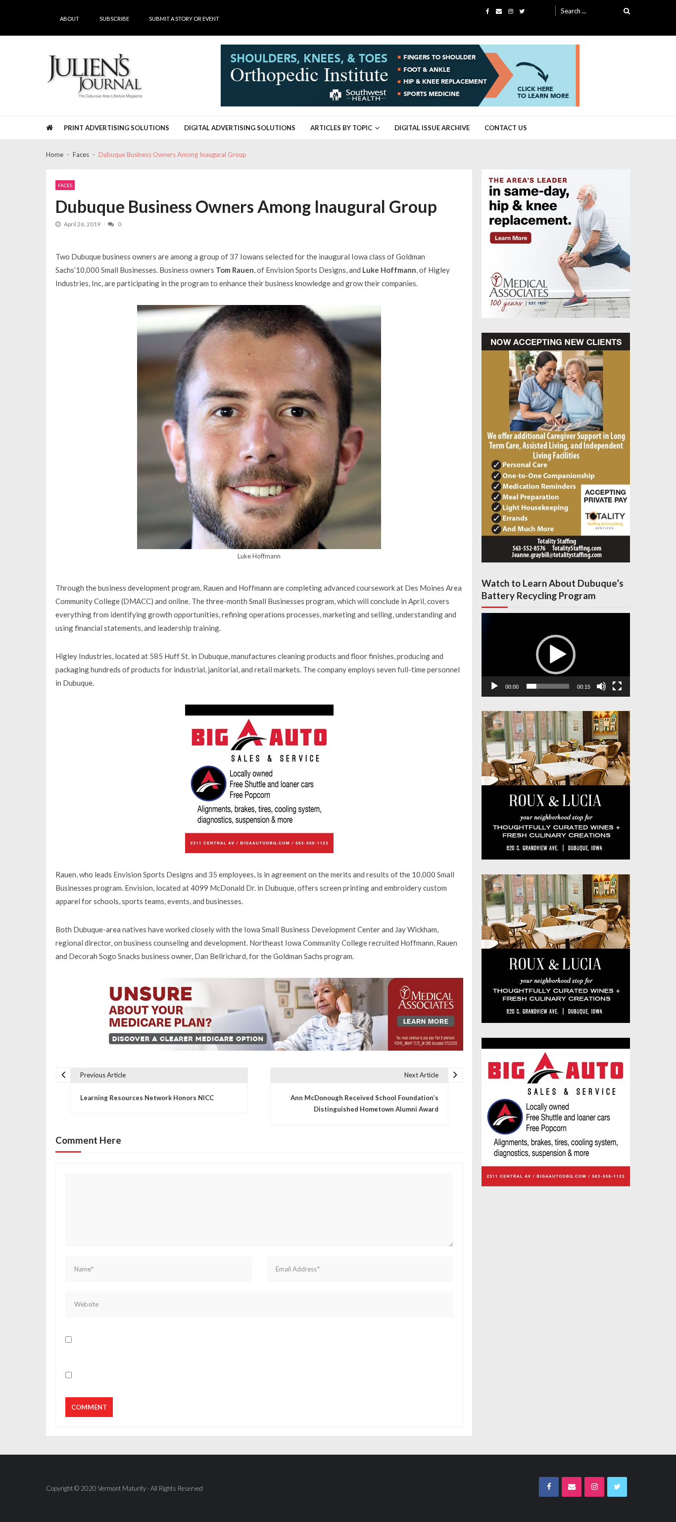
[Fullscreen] (617, 686)
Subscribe (114, 18)
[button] (556, 654)
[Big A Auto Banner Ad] (259, 779)
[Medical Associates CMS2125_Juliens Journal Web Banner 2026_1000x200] (281, 1014)
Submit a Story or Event (184, 18)
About (69, 18)
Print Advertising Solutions (116, 128)
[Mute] (601, 686)
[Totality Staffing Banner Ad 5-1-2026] (556, 448)
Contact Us (505, 128)
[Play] (494, 686)
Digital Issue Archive (432, 128)
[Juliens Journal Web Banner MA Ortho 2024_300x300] (556, 243)
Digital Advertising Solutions (239, 128)
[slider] (548, 686)
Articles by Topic (341, 128)
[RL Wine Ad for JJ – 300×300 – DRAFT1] (556, 785)
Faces (65, 185)
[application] (556, 655)
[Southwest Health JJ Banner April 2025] (400, 75)
